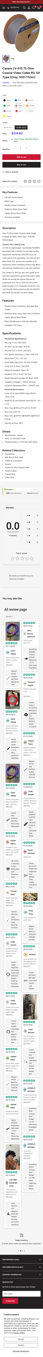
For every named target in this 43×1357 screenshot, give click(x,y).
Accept (21, 1339)
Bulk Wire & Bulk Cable (14, 457)
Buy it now (21, 165)
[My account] (29, 7)
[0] (38, 7)
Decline (21, 1345)
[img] (13, 532)
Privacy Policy (19, 1333)
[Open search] (24, 7)
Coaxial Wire (10, 474)
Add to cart (21, 157)
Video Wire (9, 477)
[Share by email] (39, 181)
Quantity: (6, 149)
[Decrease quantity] (14, 148)
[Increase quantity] (26, 148)
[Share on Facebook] (25, 181)
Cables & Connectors (13, 461)
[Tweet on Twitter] (34, 181)
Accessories (10, 454)
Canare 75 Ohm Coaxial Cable (17, 467)
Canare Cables (11, 471)
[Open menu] (3, 8)
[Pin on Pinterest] (30, 181)
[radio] (7, 100)
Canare (5, 83)
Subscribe (10, 1301)
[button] (38, 7)
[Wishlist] (33, 7)
